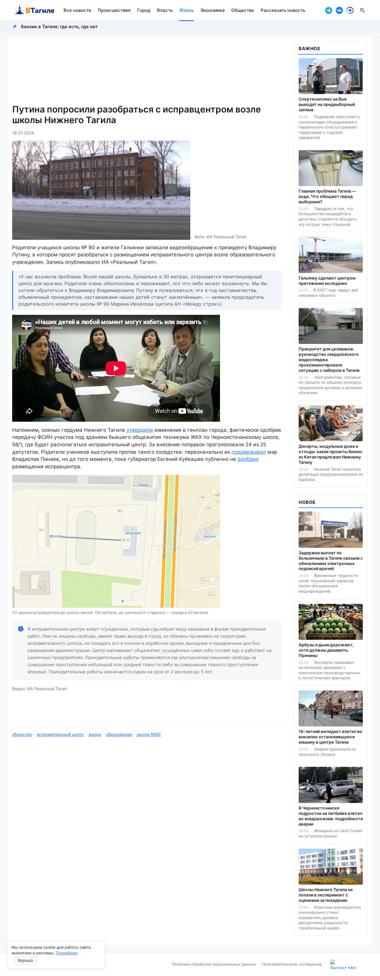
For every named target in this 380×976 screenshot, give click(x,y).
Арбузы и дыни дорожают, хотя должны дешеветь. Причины (326, 650)
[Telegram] (328, 10)
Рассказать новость (283, 10)
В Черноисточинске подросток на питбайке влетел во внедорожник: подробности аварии (331, 815)
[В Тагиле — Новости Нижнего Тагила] (34, 10)
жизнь (94, 734)
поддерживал (249, 452)
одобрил (248, 459)
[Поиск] (362, 10)
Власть (165, 10)
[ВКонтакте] (339, 10)
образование (119, 734)
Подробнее (66, 952)
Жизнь (186, 10)
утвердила (139, 430)
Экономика (212, 10)
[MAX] (350, 10)
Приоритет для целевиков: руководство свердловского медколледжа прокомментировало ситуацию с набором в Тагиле (329, 359)
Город (144, 10)
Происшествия (114, 10)
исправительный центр (60, 734)
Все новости (77, 10)
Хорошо (25, 960)
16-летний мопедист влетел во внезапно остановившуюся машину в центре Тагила (330, 737)
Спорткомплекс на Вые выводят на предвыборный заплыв (327, 104)
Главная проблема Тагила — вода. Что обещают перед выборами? (327, 196)
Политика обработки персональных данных (214, 964)
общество (22, 734)
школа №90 (149, 734)
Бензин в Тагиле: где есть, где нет (59, 26)
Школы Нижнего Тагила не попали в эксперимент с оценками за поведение (326, 895)
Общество (242, 10)
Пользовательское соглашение (292, 964)
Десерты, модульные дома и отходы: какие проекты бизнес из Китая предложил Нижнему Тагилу (330, 454)
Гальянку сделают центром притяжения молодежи (327, 280)
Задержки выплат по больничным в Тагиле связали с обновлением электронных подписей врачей (331, 560)
